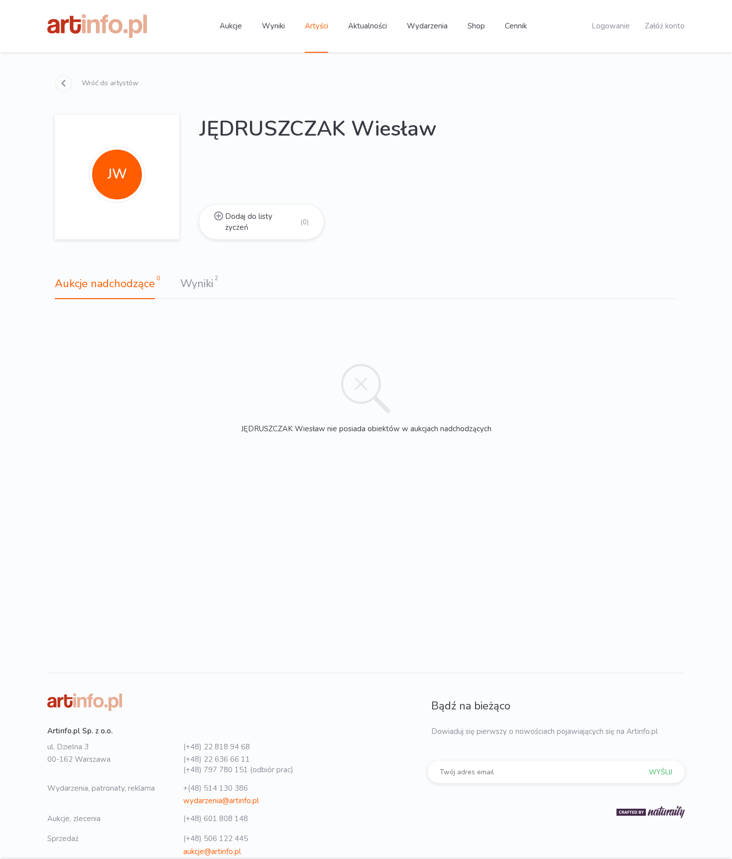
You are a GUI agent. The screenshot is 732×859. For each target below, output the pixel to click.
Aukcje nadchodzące (105, 283)
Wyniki (273, 26)
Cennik (516, 26)
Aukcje (231, 26)
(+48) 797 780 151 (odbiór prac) (238, 770)
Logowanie (611, 26)
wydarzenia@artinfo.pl (221, 801)
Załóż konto (665, 26)
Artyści (316, 26)
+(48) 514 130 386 (215, 788)
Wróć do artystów (109, 83)
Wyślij (660, 772)
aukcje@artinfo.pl (212, 852)
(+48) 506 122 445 (215, 839)
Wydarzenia (427, 26)
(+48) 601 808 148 (215, 819)
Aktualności (367, 26)
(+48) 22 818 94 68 (216, 747)
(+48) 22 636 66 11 (216, 759)
